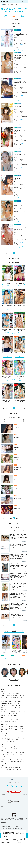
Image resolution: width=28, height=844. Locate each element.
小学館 (8, 695)
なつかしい (5, 739)
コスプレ (5, 719)
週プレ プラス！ (13, 16)
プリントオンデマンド (17, 713)
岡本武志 (21, 192)
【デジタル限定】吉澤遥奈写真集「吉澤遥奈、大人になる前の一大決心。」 (20, 57)
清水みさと (16, 207)
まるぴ (15, 183)
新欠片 (2, 697)
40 (17, 253)
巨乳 (14, 726)
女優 (22, 752)
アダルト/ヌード (5, 763)
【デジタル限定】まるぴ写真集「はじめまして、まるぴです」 (20, 180)
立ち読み (18, 49)
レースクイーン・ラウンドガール (11, 756)
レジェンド (5, 761)
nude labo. (15, 715)
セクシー (5, 741)
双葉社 (14, 697)
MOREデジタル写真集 (15, 703)
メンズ (4, 769)
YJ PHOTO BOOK (16, 701)
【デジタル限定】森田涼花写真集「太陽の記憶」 (20, 107)
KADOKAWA (16, 691)
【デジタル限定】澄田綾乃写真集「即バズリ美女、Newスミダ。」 (20, 229)
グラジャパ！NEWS (22, 16)
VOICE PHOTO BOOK (6, 713)
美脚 (16, 728)
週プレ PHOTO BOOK (6, 701)
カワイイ (15, 739)
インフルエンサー (7, 759)
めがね (4, 721)
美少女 (4, 738)
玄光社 (14, 693)
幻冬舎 (17, 693)
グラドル (5, 752)
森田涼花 (15, 109)
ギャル (4, 733)
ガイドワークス (9, 691)
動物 (11, 769)
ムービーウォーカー (21, 697)
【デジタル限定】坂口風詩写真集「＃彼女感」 (20, 155)
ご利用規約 (4, 826)
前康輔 (21, 167)
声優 (12, 754)
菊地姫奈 (15, 133)
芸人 (13, 761)
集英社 (21, 693)
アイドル (14, 752)
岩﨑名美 (15, 37)
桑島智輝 (21, 95)
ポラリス (10, 715)
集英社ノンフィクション (7, 707)
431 (17, 518)
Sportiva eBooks (16, 707)
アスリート (21, 761)
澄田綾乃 (15, 232)
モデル (4, 754)
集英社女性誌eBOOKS (17, 705)
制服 (13, 719)
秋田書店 (3, 691)
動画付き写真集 (23, 711)
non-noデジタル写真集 (6, 705)
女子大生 (19, 754)
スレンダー (6, 726)
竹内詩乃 (15, 85)
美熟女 (20, 738)
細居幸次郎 (22, 119)
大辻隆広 (21, 143)
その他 (18, 769)
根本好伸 (21, 242)
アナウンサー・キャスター (9, 757)
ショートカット (6, 728)
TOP (2, 4)
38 (10, 253)
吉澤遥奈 (15, 60)
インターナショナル (17, 731)
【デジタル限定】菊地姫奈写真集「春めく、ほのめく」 (20, 131)
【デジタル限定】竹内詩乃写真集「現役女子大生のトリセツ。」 (20, 83)
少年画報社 (13, 695)
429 (11, 518)
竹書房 (17, 695)
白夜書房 (10, 697)
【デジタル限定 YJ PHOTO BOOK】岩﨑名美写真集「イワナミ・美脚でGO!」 (20, 34)
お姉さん (13, 738)
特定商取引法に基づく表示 (6, 828)
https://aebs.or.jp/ (3, 822)
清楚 (13, 741)
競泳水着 (20, 719)
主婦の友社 (3, 695)
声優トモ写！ (4, 715)
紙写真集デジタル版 (5, 711)
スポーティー (6, 731)
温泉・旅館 (12, 748)
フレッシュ (13, 729)
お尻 (21, 726)
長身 (22, 728)
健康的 (4, 729)
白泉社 (6, 697)
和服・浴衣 (13, 721)
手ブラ (4, 767)
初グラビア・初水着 (15, 767)
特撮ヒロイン (18, 759)
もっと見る (14, 679)
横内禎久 (21, 44)
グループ (18, 746)
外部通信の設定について (17, 828)
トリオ (10, 746)
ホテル (4, 748)
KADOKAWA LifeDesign (6, 693)
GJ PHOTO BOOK (5, 703)
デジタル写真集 (5, 16)
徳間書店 (22, 695)
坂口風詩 (15, 157)
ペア (4, 746)
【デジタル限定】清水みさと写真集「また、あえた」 (20, 204)
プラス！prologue (15, 711)
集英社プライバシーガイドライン (13, 826)
